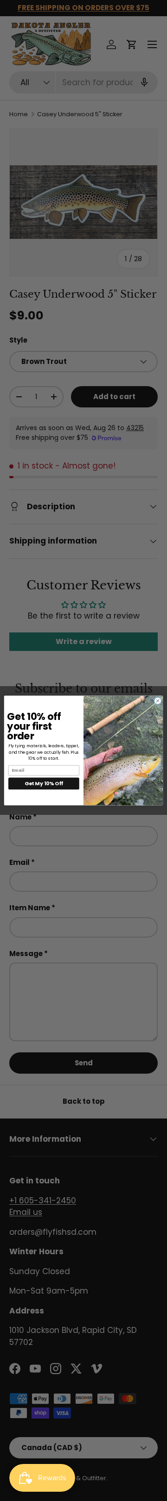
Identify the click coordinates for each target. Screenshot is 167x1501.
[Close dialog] (157, 700)
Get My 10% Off (44, 783)
